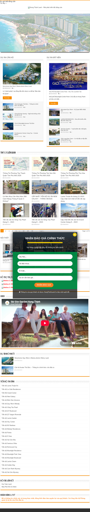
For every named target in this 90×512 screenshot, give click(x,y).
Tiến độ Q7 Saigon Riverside (11, 414)
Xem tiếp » (7, 98)
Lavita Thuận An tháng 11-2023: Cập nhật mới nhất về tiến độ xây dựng (73, 198)
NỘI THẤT (4, 238)
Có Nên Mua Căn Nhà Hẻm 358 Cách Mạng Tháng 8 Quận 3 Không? (14, 198)
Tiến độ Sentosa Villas (9, 443)
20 (28, 231)
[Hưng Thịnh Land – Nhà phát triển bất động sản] (45, 7)
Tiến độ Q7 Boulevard (9, 411)
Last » (42, 231)
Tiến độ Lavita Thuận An (10, 386)
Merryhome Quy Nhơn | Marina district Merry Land (17, 86)
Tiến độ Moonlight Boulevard (11, 458)
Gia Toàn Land (6, 484)
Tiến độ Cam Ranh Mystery (11, 469)
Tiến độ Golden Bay (8, 465)
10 (23, 231)
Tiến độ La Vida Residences (11, 389)
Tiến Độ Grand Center (9, 393)
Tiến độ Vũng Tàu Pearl (10, 407)
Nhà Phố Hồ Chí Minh (9, 487)
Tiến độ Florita (6, 432)
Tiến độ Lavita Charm (9, 461)
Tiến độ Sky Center (8, 422)
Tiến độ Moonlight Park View (11, 454)
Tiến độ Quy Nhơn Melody (11, 404)
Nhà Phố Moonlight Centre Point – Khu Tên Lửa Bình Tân (65, 91)
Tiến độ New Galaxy (8, 396)
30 (32, 231)
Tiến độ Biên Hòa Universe (11, 400)
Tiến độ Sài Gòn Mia (9, 440)
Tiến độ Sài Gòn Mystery (10, 472)
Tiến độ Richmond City (9, 447)
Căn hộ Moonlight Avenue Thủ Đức (24, 123)
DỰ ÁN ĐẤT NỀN (54, 57)
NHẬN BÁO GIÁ (44, 285)
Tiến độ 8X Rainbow (8, 425)
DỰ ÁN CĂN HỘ (7, 57)
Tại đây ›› (3, 3)
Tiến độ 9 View (7, 436)
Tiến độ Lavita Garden (9, 418)
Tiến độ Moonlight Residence (11, 450)
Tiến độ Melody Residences (11, 429)
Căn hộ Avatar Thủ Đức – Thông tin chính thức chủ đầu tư (34, 367)
